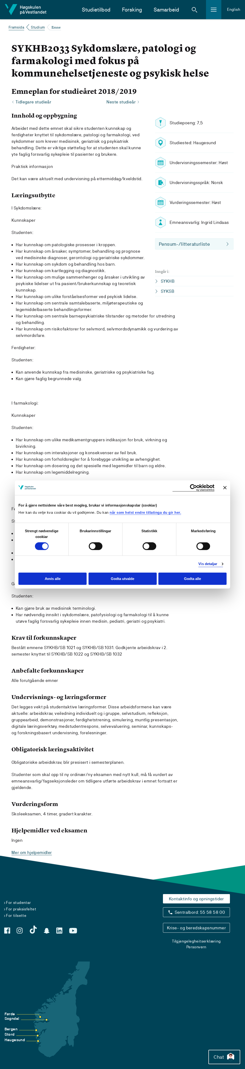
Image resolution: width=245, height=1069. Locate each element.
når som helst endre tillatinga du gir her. (145, 512)
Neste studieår (121, 101)
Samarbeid (166, 10)
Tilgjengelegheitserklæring (196, 941)
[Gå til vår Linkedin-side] (59, 930)
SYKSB (167, 291)
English (233, 9)
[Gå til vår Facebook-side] (7, 930)
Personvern (196, 947)
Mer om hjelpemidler (31, 852)
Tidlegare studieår (33, 101)
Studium (38, 27)
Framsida (16, 27)
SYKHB (167, 281)
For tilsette (16, 915)
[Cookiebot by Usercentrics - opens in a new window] (193, 487)
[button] (194, 9)
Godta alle (192, 579)
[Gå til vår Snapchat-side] (46, 930)
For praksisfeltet (21, 909)
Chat (219, 1057)
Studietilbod (96, 10)
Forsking (132, 10)
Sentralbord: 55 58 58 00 (200, 912)
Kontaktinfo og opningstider (196, 898)
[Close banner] (225, 487)
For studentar (18, 902)
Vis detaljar (207, 564)
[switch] (95, 546)
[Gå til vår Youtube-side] (73, 930)
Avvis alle (53, 579)
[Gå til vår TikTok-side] (33, 929)
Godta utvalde (122, 579)
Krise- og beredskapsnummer (196, 927)
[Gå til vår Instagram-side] (19, 930)
